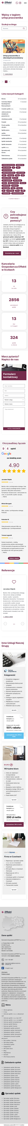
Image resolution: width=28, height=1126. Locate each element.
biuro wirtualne (17, 180)
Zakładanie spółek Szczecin (12, 1069)
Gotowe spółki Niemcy (10, 1024)
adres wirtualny (6, 167)
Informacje (4, 972)
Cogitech (22, 1124)
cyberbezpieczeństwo (17, 193)
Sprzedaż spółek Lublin (11, 1114)
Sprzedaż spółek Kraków (11, 1110)
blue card (23, 183)
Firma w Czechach (12, 856)
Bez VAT (15, 177)
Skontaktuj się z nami (12, 253)
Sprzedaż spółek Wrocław (11, 1098)
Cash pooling (6, 188)
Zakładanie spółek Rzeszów (12, 1086)
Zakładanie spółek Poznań (11, 1081)
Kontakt (6, 1054)
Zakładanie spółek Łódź (11, 1075)
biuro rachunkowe (7, 180)
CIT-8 (17, 190)
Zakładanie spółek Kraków (11, 1079)
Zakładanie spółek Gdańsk (11, 1077)
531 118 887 (9, 959)
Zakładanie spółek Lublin (11, 1084)
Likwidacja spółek (9, 1044)
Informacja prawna (9, 1056)
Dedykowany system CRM (9, 1124)
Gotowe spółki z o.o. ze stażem (13, 1020)
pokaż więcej (14, 198)
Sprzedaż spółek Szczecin (11, 1100)
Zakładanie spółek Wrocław (12, 1067)
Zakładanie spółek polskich (12, 1028)
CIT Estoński (10, 190)
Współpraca (7, 1052)
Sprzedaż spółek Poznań (11, 1112)
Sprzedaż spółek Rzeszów (11, 1116)
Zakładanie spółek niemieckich (13, 1030)
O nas (5, 1012)
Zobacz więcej (14, 558)
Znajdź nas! (9, 968)
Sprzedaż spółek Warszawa (12, 1102)
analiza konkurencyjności (8, 172)
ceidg (13, 188)
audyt (17, 175)
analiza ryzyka (20, 172)
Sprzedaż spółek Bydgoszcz (12, 1118)
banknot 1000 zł (6, 177)
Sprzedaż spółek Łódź (10, 1106)
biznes (4, 183)
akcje (18, 167)
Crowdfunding (6, 193)
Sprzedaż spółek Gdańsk (11, 1108)
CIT (3, 190)
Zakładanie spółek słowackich (12, 1034)
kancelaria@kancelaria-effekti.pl (13, 964)
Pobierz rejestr (6, 974)
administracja (20, 165)
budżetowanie (6, 185)
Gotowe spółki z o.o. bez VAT (12, 1018)
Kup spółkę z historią (10, 1040)
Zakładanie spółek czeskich (12, 1032)
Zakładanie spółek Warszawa (12, 1071)
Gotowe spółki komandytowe (12, 1022)
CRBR (23, 190)
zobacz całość (9, 616)
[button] (5, 624)
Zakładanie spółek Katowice (12, 1073)
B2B (23, 175)
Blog (5, 1050)
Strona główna (8, 1010)
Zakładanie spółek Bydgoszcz (12, 1088)
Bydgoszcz (15, 185)
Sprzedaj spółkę (8, 1042)
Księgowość (9, 675)
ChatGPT (19, 188)
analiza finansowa (7, 170)
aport (4, 175)
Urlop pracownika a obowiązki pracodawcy (13, 57)
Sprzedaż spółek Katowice (12, 1104)
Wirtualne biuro (11, 769)
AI (13, 167)
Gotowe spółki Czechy (10, 1026)
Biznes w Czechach (13, 183)
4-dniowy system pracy (8, 165)
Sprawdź (14, 710)
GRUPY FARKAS (15, 956)
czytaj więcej (9, 74)
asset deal (10, 175)
